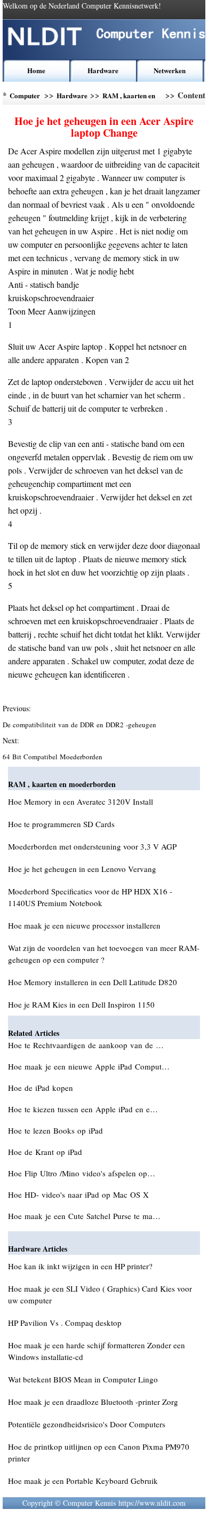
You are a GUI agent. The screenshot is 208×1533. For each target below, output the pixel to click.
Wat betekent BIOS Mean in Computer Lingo (83, 1379)
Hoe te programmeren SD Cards (61, 824)
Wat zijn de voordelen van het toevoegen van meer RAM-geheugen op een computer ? (103, 953)
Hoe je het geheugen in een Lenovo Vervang (82, 868)
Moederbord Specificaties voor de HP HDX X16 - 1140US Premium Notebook (90, 897)
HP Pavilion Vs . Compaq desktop (65, 1322)
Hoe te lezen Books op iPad (57, 1130)
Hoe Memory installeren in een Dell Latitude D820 (92, 982)
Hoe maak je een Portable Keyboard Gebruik (83, 1480)
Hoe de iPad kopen (42, 1087)
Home (36, 70)
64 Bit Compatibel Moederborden (54, 756)
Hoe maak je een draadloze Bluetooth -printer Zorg (93, 1401)
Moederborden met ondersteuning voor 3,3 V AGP (92, 846)
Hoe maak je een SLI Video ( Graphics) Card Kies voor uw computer (100, 1294)
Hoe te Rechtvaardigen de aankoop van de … (86, 1045)
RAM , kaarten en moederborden (128, 97)
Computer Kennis (25, 97)
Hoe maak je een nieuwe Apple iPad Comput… (89, 1066)
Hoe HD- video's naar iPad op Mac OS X (79, 1194)
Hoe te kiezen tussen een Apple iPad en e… (83, 1109)
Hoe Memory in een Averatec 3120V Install (80, 801)
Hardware (102, 70)
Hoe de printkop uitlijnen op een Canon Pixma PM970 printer (98, 1452)
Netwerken (170, 70)
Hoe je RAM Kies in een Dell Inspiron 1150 (81, 1004)
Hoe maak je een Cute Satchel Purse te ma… (84, 1215)
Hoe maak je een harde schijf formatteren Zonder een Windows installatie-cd (96, 1351)
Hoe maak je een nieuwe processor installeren (84, 925)
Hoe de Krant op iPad (46, 1151)
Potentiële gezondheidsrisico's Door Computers (86, 1424)
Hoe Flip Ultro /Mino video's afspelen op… (81, 1173)
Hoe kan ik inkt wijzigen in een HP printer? (80, 1266)
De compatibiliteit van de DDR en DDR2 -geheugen (80, 724)
